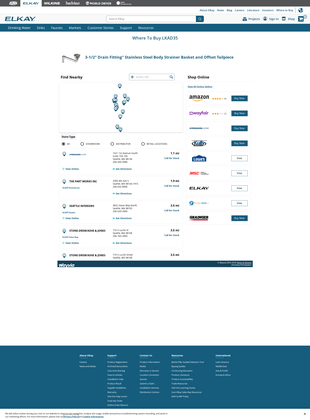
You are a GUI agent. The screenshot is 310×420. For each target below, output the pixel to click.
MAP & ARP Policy (180, 396)
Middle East (221, 366)
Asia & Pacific (222, 370)
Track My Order (114, 400)
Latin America (222, 362)
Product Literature (180, 374)
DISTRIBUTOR (123, 143)
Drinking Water (19, 27)
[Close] (304, 414)
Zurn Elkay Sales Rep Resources (187, 392)
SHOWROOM (93, 143)
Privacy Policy (71, 416)
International (302, 10)
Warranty (112, 392)
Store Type (68, 137)
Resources (146, 27)
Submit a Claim (147, 383)
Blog (229, 10)
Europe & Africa (223, 374)
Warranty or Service (149, 370)
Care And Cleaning (116, 370)
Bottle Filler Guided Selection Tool (188, 362)
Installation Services (149, 387)
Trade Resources (179, 383)
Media (143, 366)
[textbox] (152, 77)
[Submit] (200, 19)
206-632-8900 (120, 186)
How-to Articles (114, 374)
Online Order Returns (117, 405)
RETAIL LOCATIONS (157, 143)
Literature (253, 10)
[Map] (121, 108)
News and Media (88, 366)
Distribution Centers (149, 392)
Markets (75, 27)
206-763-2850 (120, 236)
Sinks (41, 27)
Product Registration (117, 362)
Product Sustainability (182, 379)
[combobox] (155, 19)
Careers (239, 10)
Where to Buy (284, 10)
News (220, 10)
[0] (301, 19)
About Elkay (207, 10)
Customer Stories (101, 27)
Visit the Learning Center (183, 387)
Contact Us (146, 355)
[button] (132, 77)
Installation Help (115, 379)
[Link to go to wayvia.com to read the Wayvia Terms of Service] (67, 264)
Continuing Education (182, 370)
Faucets (57, 27)
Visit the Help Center (117, 396)
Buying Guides (178, 366)
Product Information (150, 362)
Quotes (143, 379)
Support (126, 27)
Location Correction (149, 374)
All (68, 143)
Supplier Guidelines (116, 387)
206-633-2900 (120, 211)
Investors (268, 10)
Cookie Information (93, 416)
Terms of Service (244, 263)
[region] (155, 414)
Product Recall (114, 383)
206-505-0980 (120, 162)
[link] (70, 169)
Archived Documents (117, 366)
